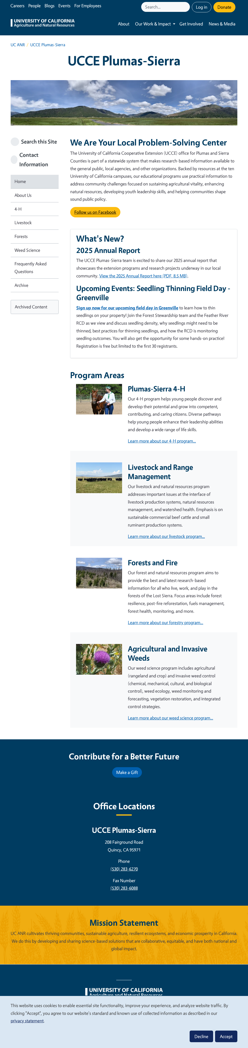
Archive (21, 285)
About (123, 24)
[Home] (43, 24)
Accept (226, 1036)
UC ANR (18, 44)
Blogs (49, 5)
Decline (201, 1036)
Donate (224, 7)
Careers (17, 5)
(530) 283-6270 (124, 869)
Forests (21, 236)
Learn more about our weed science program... (170, 718)
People (34, 5)
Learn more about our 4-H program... (162, 441)
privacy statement (27, 1021)
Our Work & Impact (153, 24)
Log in (201, 7)
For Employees (87, 5)
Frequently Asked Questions (30, 267)
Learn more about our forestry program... (165, 622)
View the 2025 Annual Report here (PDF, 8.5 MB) (143, 276)
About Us (23, 195)
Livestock (23, 222)
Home (20, 181)
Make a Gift (127, 772)
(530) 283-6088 (124, 888)
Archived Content (31, 307)
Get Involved (191, 24)
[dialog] (124, 1021)
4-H (18, 209)
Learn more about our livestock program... (166, 536)
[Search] (187, 7)
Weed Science (27, 250)
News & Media (222, 24)
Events (64, 5)
